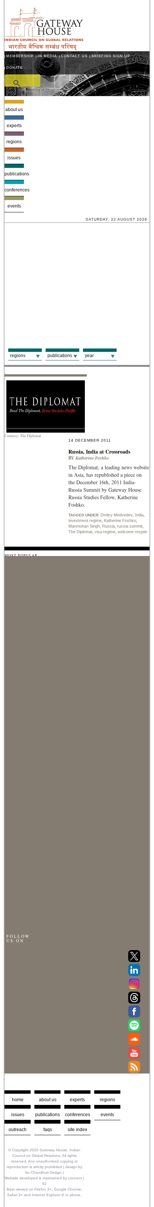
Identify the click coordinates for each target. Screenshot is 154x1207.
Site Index (77, 1129)
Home (18, 1099)
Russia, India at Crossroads (99, 451)
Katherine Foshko (120, 520)
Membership (20, 56)
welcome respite (132, 531)
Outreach (18, 1129)
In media (47, 56)
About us (14, 109)
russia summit (129, 526)
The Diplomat (80, 531)
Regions (14, 141)
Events (14, 206)
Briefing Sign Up (111, 56)
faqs (47, 1129)
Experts (14, 125)
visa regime (105, 531)
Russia (108, 526)
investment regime (85, 520)
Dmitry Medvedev (117, 515)
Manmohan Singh (84, 526)
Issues (14, 157)
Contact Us (74, 56)
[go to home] (43, 48)
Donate (14, 68)
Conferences (14, 190)
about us (47, 1099)
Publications (14, 173)
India (139, 515)
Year (89, 355)
